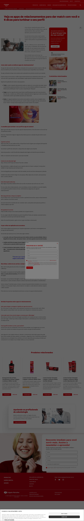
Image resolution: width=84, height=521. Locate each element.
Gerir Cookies (64, 513)
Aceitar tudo (64, 516)
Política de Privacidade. (9, 519)
